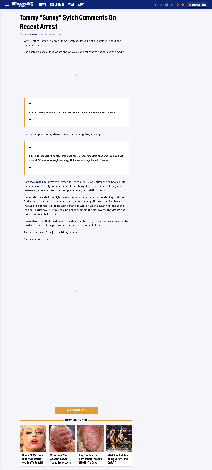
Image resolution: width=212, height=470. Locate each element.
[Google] (177, 4)
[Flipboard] (172, 4)
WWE (71, 4)
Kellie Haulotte (32, 34)
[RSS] (183, 4)
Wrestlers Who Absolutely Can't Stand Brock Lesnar (61, 458)
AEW (81, 4)
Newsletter (199, 4)
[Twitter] (161, 4)
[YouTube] (166, 4)
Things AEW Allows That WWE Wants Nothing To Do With (32, 458)
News (42, 4)
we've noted (35, 182)
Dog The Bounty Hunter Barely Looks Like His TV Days (90, 458)
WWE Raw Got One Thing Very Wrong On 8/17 (118, 458)
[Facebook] (155, 4)
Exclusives (57, 4)
